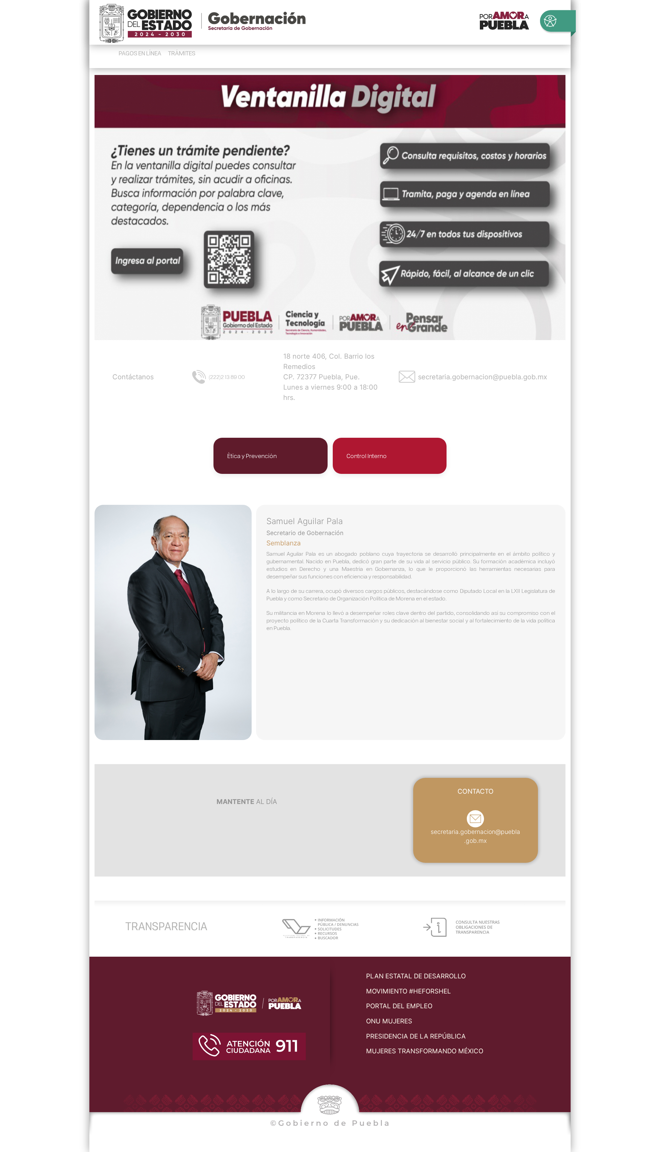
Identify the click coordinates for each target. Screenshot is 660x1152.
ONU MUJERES (389, 1021)
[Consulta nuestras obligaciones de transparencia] (461, 926)
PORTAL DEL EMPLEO (399, 1006)
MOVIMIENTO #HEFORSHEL (408, 991)
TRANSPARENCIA (166, 925)
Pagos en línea (140, 53)
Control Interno (366, 455)
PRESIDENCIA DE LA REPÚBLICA (416, 1036)
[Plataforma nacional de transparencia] (320, 928)
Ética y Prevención (252, 455)
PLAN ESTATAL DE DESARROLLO (416, 976)
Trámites (181, 53)
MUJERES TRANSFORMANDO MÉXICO (424, 1051)
